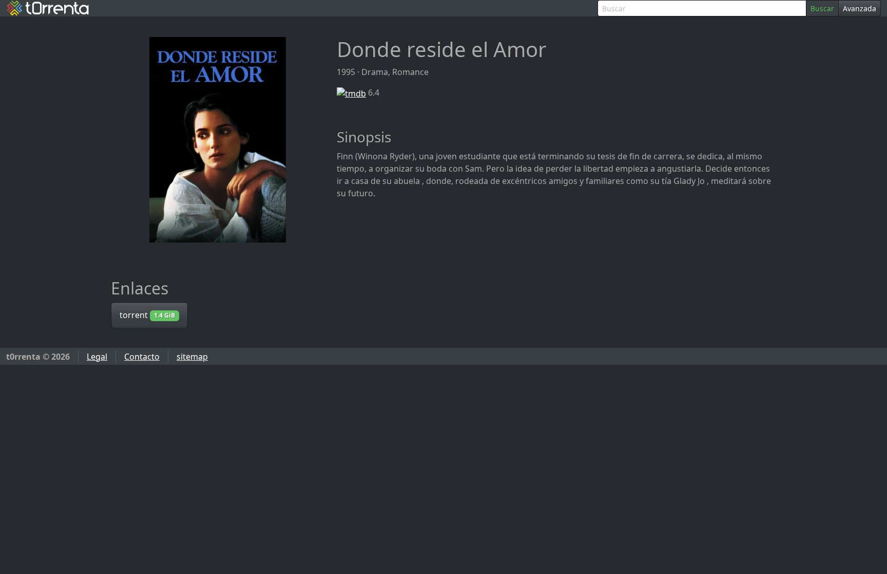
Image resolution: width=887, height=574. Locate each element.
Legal (97, 356)
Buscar (822, 8)
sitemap (192, 356)
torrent (147, 315)
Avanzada (859, 8)
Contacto (142, 356)
